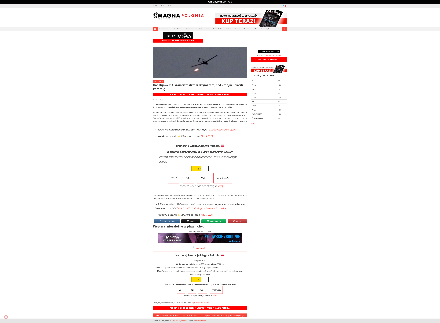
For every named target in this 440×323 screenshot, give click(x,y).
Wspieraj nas (266, 29)
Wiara (237, 29)
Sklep (256, 29)
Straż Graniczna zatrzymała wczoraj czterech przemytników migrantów (176, 315)
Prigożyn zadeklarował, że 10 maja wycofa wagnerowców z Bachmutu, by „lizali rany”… (224, 315)
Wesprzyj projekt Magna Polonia (178, 40)
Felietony (177, 29)
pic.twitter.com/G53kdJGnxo (213, 208)
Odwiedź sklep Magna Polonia (178, 35)
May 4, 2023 (207, 136)
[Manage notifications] (6, 317)
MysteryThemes (200, 321)
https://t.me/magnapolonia (272, 55)
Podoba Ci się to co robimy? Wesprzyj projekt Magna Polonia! (200, 94)
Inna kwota (222, 178)
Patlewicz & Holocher (194, 29)
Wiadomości (164, 29)
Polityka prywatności (180, 321)
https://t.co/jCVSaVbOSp (188, 208)
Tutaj (220, 186)
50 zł (188, 178)
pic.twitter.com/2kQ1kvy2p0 (222, 129)
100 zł (203, 178)
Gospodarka (217, 29)
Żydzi (207, 29)
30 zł (173, 178)
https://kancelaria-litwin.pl (200, 302)
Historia (229, 29)
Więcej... (253, 123)
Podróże (247, 29)
